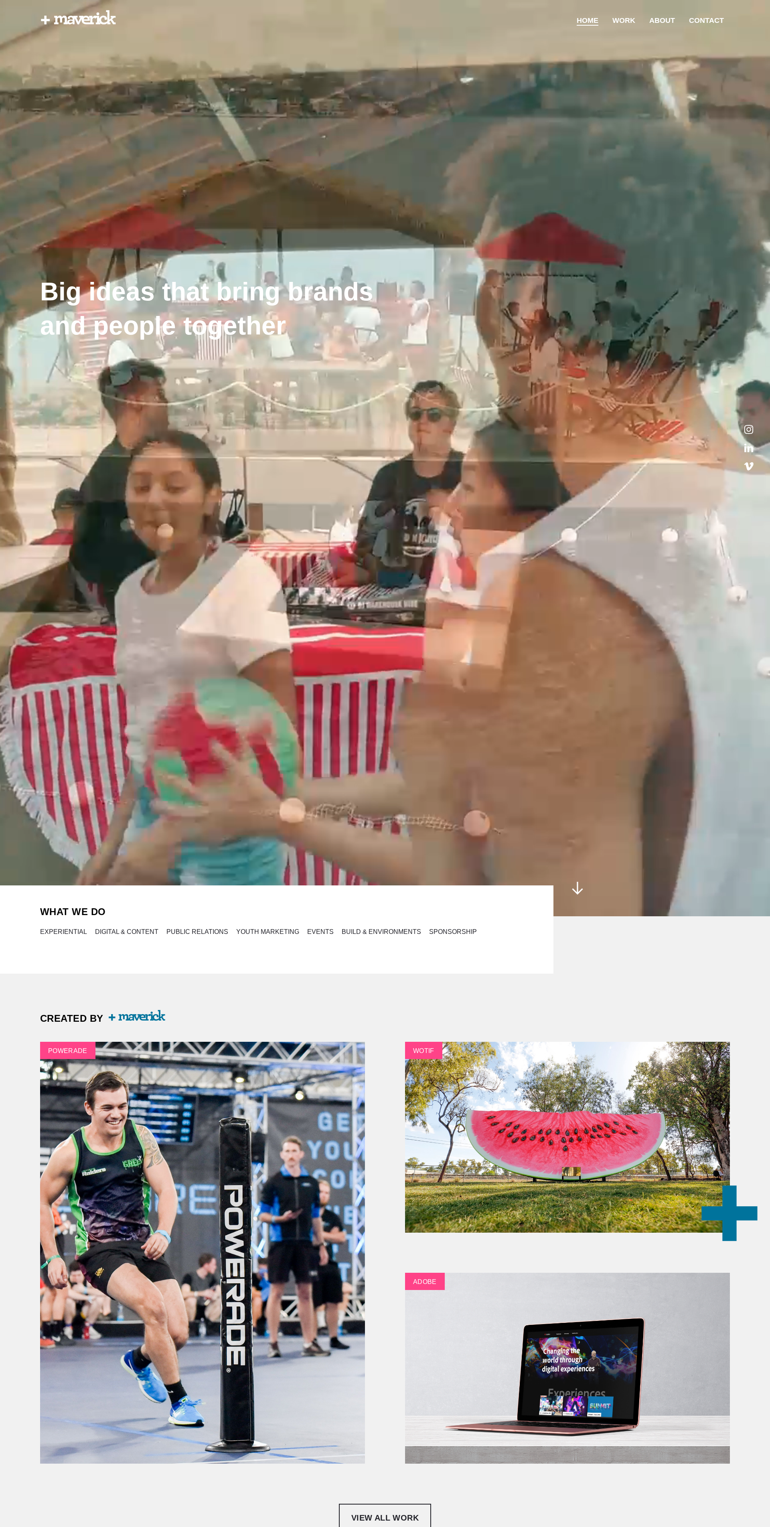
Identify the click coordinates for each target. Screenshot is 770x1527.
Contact (706, 20)
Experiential (63, 931)
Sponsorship (453, 931)
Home (587, 20)
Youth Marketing (267, 931)
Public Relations (197, 931)
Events (320, 931)
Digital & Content (126, 931)
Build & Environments (381, 931)
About (662, 20)
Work (623, 20)
